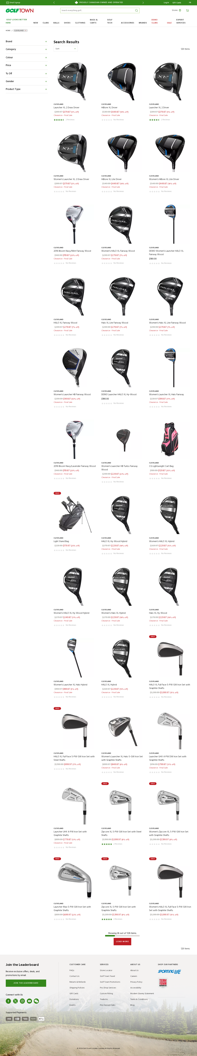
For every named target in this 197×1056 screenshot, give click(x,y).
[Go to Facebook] (8, 1001)
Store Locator (106, 970)
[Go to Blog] (43, 1001)
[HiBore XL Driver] (122, 80)
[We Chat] (36, 1001)
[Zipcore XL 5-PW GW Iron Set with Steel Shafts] (122, 804)
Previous (53, 2)
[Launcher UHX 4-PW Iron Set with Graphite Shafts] (74, 804)
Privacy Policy (136, 982)
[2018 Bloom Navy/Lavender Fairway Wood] (74, 439)
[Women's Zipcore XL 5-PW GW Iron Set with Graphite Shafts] (170, 804)
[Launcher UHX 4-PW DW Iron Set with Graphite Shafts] (170, 729)
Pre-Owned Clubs (107, 1005)
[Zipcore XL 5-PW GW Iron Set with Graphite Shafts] (122, 879)
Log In (166, 2)
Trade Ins (104, 999)
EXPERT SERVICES (181, 21)
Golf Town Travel (107, 976)
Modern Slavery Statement (142, 993)
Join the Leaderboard (26, 983)
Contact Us (74, 976)
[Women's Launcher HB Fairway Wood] (74, 367)
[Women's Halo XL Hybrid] (122, 586)
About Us (134, 970)
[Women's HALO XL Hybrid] (170, 514)
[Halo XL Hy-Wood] (170, 586)
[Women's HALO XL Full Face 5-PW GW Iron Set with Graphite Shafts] (170, 879)
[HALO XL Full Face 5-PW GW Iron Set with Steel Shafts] (74, 729)
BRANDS (143, 23)
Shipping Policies (77, 988)
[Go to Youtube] (29, 1001)
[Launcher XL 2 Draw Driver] (74, 80)
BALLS (56, 23)
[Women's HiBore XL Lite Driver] (170, 152)
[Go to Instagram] (22, 1001)
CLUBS (46, 23)
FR (190, 3)
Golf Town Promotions (110, 982)
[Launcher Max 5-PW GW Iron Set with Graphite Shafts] (74, 879)
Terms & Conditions (139, 999)
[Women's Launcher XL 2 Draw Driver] (74, 152)
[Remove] (26, 30)
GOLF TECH (109, 21)
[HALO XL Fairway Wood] (74, 295)
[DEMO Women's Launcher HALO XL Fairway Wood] (170, 224)
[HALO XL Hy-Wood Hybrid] (122, 514)
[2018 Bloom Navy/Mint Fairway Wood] (74, 224)
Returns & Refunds (78, 982)
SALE (169, 23)
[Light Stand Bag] (74, 514)
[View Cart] (188, 10)
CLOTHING (80, 23)
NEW (35, 23)
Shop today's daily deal (98, 2)
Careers (133, 976)
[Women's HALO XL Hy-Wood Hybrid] (74, 586)
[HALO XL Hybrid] (122, 657)
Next (143, 2)
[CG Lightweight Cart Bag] (170, 439)
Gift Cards (176, 3)
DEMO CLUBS (155, 21)
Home (8, 30)
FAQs (72, 970)
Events (72, 1005)
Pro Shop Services (108, 988)
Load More (122, 941)
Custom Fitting (106, 993)
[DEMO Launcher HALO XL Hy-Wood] (122, 367)
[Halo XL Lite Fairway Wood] (122, 295)
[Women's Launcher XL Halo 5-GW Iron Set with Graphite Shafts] (122, 729)
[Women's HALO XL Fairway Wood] (122, 224)
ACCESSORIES (127, 23)
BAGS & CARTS (94, 21)
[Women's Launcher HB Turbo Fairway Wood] (122, 439)
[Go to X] (15, 1001)
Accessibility (135, 988)
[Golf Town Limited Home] (19, 10)
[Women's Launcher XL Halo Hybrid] (74, 657)
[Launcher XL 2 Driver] (170, 80)
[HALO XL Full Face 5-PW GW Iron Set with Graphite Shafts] (170, 657)
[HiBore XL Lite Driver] (122, 152)
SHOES (67, 23)
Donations (74, 999)
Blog (132, 1005)
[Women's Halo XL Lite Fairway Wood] (170, 295)
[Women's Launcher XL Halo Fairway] (170, 367)
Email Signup (14, 2)
